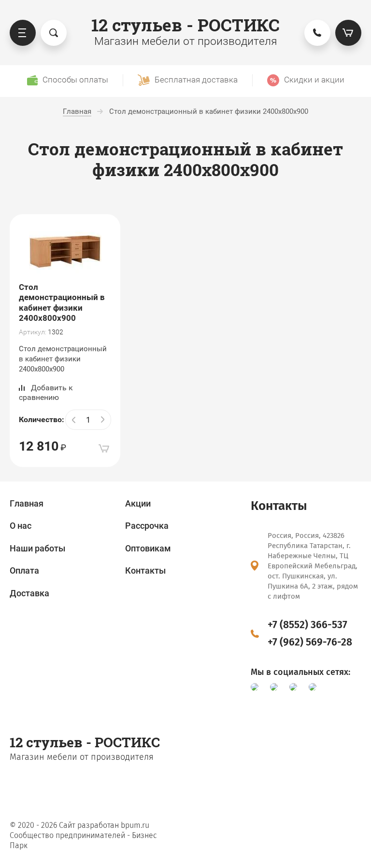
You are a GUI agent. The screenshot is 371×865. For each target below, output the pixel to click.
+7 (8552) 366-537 (307, 624)
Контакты (145, 570)
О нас (20, 526)
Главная (26, 503)
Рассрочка (147, 526)
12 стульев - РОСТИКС (185, 24)
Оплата (24, 570)
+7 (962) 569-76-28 (310, 642)
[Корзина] (348, 33)
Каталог (23, 33)
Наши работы (37, 548)
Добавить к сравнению (46, 392)
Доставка (29, 593)
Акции (138, 503)
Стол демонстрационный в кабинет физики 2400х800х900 (62, 302)
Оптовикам (148, 548)
